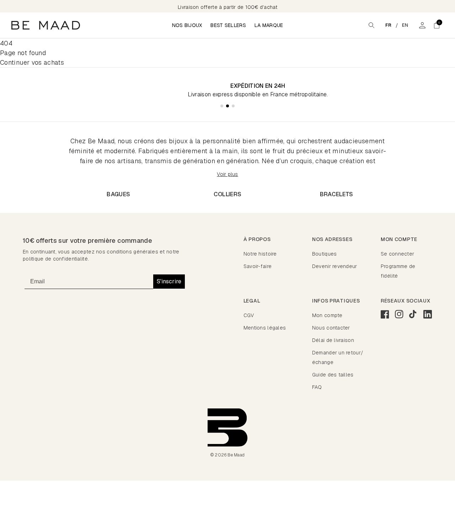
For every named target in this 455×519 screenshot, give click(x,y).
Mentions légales (264, 328)
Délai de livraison (333, 340)
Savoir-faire (257, 266)
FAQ (317, 387)
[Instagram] (399, 314)
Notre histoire (260, 254)
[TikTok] (413, 314)
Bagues (118, 194)
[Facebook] (385, 314)
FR (388, 25)
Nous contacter (331, 328)
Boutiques (324, 254)
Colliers (228, 194)
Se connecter (397, 254)
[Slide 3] (233, 106)
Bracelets (336, 194)
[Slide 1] (221, 106)
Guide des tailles (333, 374)
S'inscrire (169, 281)
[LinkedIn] (427, 314)
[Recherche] (371, 25)
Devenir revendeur (334, 266)
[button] (436, 25)
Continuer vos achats (32, 62)
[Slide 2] (227, 106)
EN (405, 25)
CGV (248, 315)
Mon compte (327, 315)
